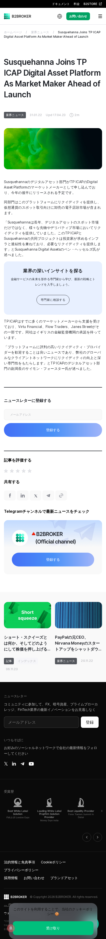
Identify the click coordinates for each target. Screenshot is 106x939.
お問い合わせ (78, 16)
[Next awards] (97, 837)
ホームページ (13, 32)
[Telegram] (22, 763)
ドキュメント (61, 4)
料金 (77, 4)
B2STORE (90, 4)
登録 (90, 722)
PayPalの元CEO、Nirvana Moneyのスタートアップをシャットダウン (77, 643)
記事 (9, 661)
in (14, 764)
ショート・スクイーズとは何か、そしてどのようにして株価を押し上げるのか (25, 643)
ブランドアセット (64, 878)
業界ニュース (40, 32)
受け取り (53, 928)
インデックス (27, 661)
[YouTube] (31, 763)
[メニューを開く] (97, 16)
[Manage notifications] (11, 928)
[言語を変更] (59, 16)
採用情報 (11, 878)
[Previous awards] (86, 837)
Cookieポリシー (53, 862)
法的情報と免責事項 (19, 862)
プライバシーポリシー (21, 870)
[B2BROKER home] (17, 16)
